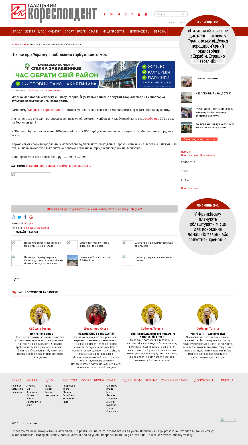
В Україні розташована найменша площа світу (58, 165)
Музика (67, 392)
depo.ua (160, 31)
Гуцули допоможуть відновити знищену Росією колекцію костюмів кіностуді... (214, 112)
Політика (16, 385)
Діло (41, 31)
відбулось (152, 118)
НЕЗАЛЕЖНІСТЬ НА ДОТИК (213, 93)
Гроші (48, 385)
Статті (93, 31)
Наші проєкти (113, 31)
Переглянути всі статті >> (199, 139)
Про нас (151, 380)
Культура (54, 31)
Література (69, 385)
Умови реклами (177, 22)
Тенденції (111, 398)
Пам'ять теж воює (207, 78)
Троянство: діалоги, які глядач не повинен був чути (152, 335)
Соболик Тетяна (40, 328)
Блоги (81, 31)
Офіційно (16, 392)
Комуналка (17, 388)
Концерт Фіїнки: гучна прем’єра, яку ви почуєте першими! (215, 125)
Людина (31, 385)
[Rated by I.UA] (228, 420)
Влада (17, 31)
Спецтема (111, 385)
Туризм (30, 395)
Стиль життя (112, 411)
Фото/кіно (68, 395)
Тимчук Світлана (53, 90)
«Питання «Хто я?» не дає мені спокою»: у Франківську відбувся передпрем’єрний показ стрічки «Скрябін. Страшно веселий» (208, 45)
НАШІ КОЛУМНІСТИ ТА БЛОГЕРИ (37, 292)
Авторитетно (52, 395)
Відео (127, 380)
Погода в (198, 155)
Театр (66, 388)
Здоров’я (32, 392)
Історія (28, 223)
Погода (185, 151)
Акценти (110, 401)
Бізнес (48, 388)
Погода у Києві (190, 188)
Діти (29, 388)
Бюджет (49, 392)
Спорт (69, 31)
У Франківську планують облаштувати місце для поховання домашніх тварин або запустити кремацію (208, 226)
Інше (65, 401)
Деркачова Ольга (96, 328)
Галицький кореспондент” (46, 110)
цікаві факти (41, 227)
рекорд (28, 227)
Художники (69, 398)
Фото (138, 380)
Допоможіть (139, 31)
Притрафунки (34, 401)
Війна (29, 404)
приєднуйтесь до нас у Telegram (120, 209)
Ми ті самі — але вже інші (208, 333)
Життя (30, 31)
